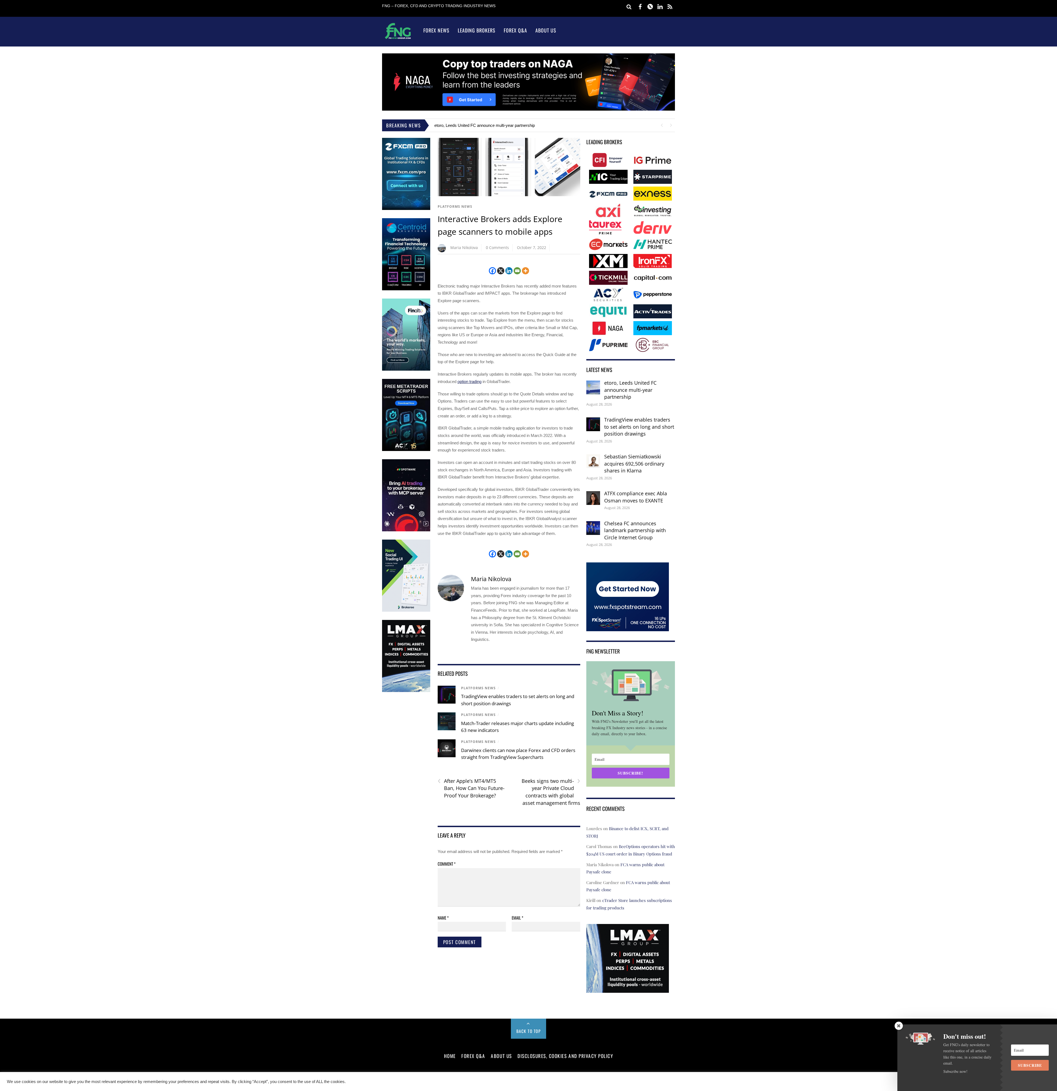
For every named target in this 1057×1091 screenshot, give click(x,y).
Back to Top (528, 1031)
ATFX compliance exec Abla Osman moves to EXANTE (635, 497)
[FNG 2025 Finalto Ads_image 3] (406, 369)
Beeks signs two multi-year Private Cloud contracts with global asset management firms (551, 791)
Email (517, 918)
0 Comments (497, 247)
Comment (447, 864)
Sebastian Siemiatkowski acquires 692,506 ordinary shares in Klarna (634, 463)
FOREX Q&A (473, 1055)
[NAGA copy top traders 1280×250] (528, 109)
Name (443, 918)
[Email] (517, 270)
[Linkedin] (509, 270)
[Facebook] (492, 270)
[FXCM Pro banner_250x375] (406, 209)
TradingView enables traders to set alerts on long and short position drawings (639, 426)
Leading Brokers (476, 30)
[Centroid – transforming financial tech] (406, 289)
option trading (469, 381)
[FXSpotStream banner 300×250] (627, 627)
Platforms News (455, 206)
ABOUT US (501, 1055)
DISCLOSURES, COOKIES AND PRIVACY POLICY (565, 1055)
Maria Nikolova (464, 247)
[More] (525, 270)
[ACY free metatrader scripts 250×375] (406, 450)
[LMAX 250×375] (406, 691)
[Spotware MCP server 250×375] (406, 530)
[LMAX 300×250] (627, 989)
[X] (500, 270)
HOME (450, 1055)
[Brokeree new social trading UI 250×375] (406, 610)
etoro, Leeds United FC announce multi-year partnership (484, 125)
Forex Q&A (515, 30)
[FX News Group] (398, 38)
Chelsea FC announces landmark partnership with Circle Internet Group (635, 530)
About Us (545, 30)
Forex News (436, 30)
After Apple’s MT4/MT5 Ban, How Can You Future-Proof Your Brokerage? (471, 788)
